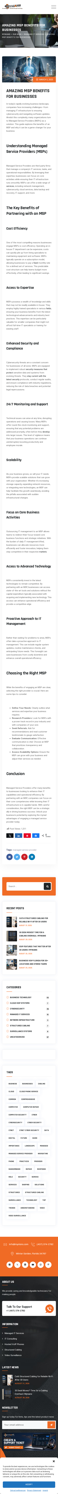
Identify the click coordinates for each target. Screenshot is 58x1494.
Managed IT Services (20, 1014)
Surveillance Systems (21, 1031)
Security (22, 1177)
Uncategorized (17, 1037)
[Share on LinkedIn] (32, 857)
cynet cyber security (29, 1130)
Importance (14, 1146)
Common (12, 1099)
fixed (36, 263)
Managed (44, 1146)
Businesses (27, 1084)
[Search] (45, 7)
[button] (53, 1461)
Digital (12, 1138)
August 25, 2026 (25, 968)
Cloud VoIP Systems (20, 1003)
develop (46, 432)
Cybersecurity (17, 1008)
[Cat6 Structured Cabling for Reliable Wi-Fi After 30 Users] (11, 922)
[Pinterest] (48, 1265)
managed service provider (25, 850)
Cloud (11, 1091)
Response (41, 1169)
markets (43, 551)
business (13, 1084)
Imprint (45, 1490)
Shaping (25, 1184)
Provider (38, 1161)
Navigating (43, 1153)
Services (13, 1184)
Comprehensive (28, 1099)
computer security (17, 1115)
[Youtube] (33, 1265)
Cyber (34, 1115)
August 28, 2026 (25, 939)
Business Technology (20, 997)
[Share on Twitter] (17, 857)
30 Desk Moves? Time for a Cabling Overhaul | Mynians (32, 934)
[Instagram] (40, 1265)
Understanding (27, 1208)
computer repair (31, 1107)
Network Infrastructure (22, 1020)
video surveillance (17, 1215)
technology (31, 1200)
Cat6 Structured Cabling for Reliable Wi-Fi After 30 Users (33, 920)
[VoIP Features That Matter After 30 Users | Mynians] (11, 950)
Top (44, 1200)
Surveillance (15, 1200)
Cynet (11, 1130)
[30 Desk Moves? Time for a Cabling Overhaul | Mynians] (11, 936)
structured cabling (34, 1192)
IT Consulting (11, 1339)
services (10, 186)
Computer (13, 1107)
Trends (12, 1208)
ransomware (14, 1169)
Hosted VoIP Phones (14, 1344)
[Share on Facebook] (9, 857)
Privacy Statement (34, 1490)
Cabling (41, 1084)
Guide (34, 1138)
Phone (11, 1161)
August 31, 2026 (25, 925)
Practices (24, 1161)
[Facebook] (9, 1265)
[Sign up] (51, 1424)
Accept (29, 1484)
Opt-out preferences (18, 1490)
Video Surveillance (13, 1355)
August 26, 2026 (25, 954)
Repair (29, 1169)
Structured (14, 1192)
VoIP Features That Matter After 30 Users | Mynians (35, 948)
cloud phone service (28, 1091)
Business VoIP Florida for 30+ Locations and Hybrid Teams (33, 962)
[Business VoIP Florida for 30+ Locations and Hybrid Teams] (11, 964)
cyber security (34, 1122)
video (42, 1208)
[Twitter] (17, 1265)
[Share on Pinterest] (24, 857)
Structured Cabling (20, 1025)
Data (46, 1130)
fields (48, 308)
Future (24, 1138)
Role (11, 1177)
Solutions (39, 1184)
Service (35, 1177)
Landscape (30, 1146)
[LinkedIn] (25, 1265)
